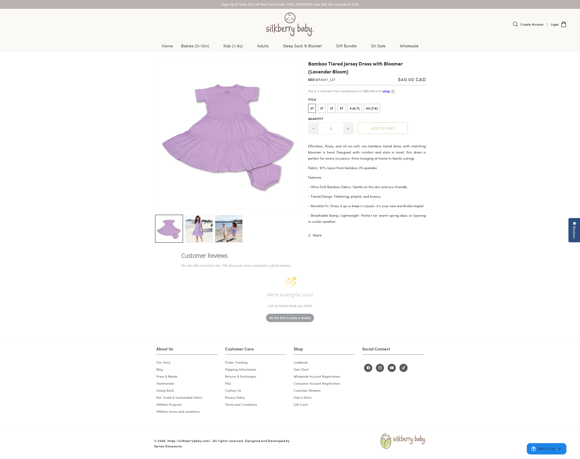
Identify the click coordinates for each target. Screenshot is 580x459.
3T (321, 109)
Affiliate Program (169, 404)
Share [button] (317, 235)
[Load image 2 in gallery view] (199, 229)
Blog (159, 369)
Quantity (315, 119)
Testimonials (165, 383)
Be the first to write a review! (290, 318)
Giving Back (165, 390)
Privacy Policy (235, 397)
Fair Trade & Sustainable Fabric (179, 397)
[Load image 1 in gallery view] (169, 229)
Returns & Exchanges (240, 376)
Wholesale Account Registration (317, 376)
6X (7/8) (372, 109)
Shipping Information (240, 369)
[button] (198, 45)
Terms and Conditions (241, 404)
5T (341, 109)
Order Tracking (236, 362)
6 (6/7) (355, 109)
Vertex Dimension (168, 446)
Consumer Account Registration (317, 383)
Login (555, 24)
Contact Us (233, 390)
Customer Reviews (307, 390)
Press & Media (166, 376)
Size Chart (301, 369)
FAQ (228, 383)
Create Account (532, 24)
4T (331, 109)
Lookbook (301, 362)
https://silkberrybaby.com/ (189, 440)
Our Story (163, 362)
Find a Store (303, 397)
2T (312, 109)
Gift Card (301, 404)
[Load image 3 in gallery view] (229, 229)
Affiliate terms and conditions (178, 411)
